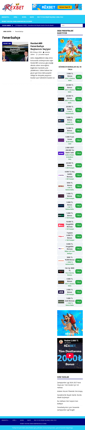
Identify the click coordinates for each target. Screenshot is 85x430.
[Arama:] (72, 25)
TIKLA (78, 88)
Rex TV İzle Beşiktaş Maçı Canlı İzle (50, 17)
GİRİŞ (79, 77)
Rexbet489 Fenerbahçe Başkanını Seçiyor (40, 46)
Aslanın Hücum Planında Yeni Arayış (70, 391)
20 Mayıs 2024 (37, 52)
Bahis (32, 17)
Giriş (15, 17)
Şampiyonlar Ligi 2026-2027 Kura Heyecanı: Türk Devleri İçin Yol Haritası (69, 385)
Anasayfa (5, 17)
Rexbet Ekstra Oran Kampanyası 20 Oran (17, 21)
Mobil (24, 17)
